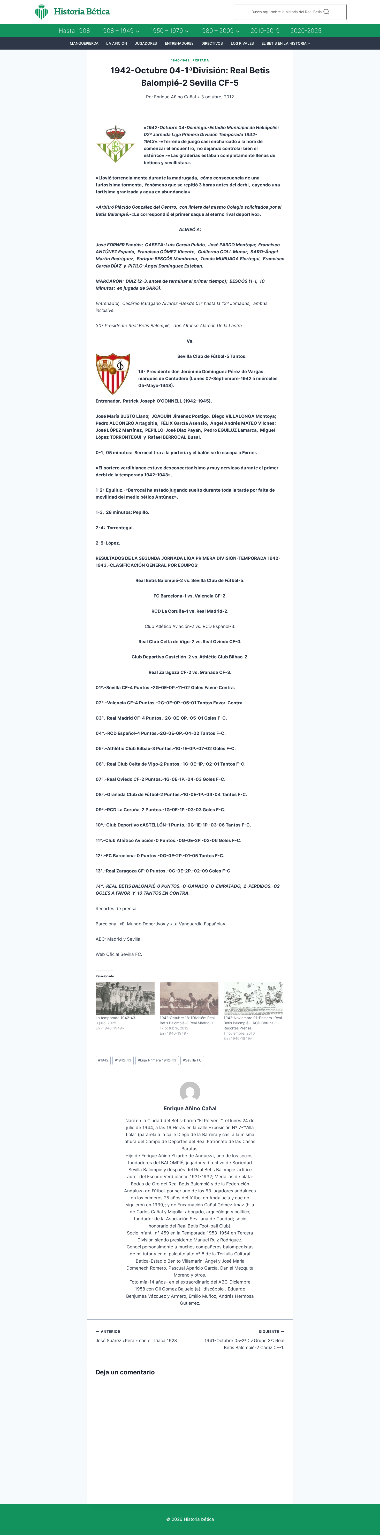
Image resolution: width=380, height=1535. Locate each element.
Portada (201, 60)
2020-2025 (305, 30)
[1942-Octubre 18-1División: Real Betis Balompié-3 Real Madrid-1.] (189, 998)
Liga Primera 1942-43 (157, 1060)
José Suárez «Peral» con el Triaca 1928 (136, 1336)
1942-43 (123, 1060)
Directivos (212, 43)
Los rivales (242, 43)
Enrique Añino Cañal (175, 96)
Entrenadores (179, 43)
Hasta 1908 (74, 30)
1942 (103, 1060)
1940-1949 (180, 60)
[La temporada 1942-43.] (125, 998)
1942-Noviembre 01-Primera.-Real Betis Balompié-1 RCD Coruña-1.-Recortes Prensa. (253, 1023)
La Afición (116, 43)
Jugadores (146, 43)
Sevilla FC (192, 1060)
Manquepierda (84, 43)
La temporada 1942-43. (116, 1018)
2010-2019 (265, 30)
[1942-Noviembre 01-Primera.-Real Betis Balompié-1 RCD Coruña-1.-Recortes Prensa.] (253, 998)
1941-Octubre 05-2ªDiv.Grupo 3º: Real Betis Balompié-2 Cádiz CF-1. (244, 1339)
